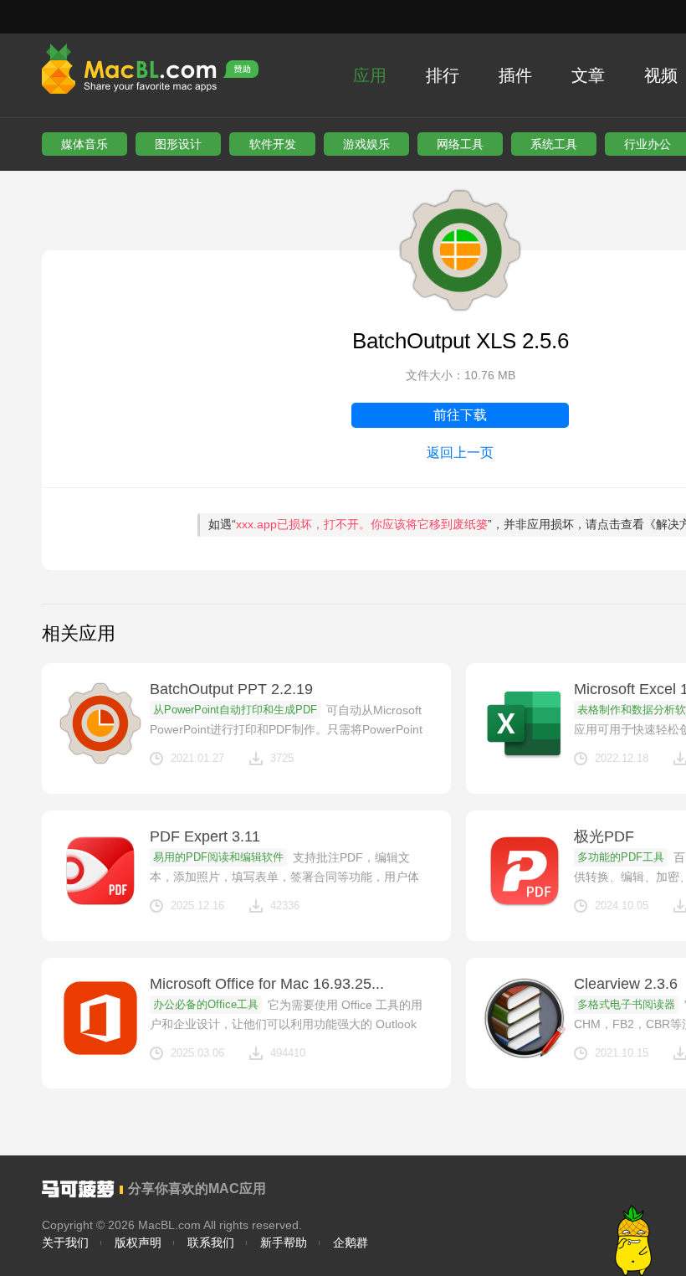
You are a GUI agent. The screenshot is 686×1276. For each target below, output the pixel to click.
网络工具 (460, 144)
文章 (588, 75)
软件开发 (272, 144)
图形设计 (178, 144)
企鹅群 (350, 1242)
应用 (370, 75)
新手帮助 (283, 1242)
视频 (661, 75)
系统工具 (553, 144)
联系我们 (210, 1242)
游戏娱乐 (366, 144)
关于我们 (65, 1242)
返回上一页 (460, 452)
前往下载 (460, 415)
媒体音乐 (84, 144)
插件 (515, 75)
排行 (442, 75)
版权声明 (138, 1242)
